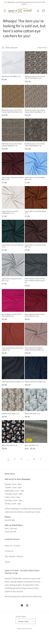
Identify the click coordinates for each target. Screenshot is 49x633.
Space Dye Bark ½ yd (31, 445)
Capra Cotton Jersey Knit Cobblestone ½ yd (10, 212)
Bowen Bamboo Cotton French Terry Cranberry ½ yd (35, 315)
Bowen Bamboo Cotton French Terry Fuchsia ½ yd (12, 315)
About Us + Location (12, 546)
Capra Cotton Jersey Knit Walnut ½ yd (35, 212)
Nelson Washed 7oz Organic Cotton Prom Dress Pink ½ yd (34, 349)
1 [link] (8, 459)
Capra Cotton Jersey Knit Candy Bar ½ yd (35, 246)
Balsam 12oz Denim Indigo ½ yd (35, 382)
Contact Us (9, 551)
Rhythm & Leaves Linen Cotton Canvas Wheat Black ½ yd (35, 145)
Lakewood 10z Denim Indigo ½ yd (13, 382)
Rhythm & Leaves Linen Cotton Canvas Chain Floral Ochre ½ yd (12, 111)
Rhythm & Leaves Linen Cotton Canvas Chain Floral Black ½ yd (35, 111)
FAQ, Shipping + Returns (14, 556)
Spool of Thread (27, 628)
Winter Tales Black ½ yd (9, 445)
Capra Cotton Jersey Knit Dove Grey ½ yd (12, 279)
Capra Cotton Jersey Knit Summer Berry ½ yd (13, 178)
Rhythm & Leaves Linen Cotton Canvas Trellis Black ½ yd (35, 77)
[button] (4, 10)
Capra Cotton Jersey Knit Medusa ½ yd (13, 246)
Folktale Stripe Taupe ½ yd (10, 413)
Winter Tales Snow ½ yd (32, 413)
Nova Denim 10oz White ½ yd (11, 76)
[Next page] (40, 459)
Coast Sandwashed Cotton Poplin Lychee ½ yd (13, 349)
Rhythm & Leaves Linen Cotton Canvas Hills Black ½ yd (12, 145)
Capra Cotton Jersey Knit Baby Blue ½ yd (35, 178)
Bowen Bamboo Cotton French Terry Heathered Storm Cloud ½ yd (35, 280)
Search (7, 562)
